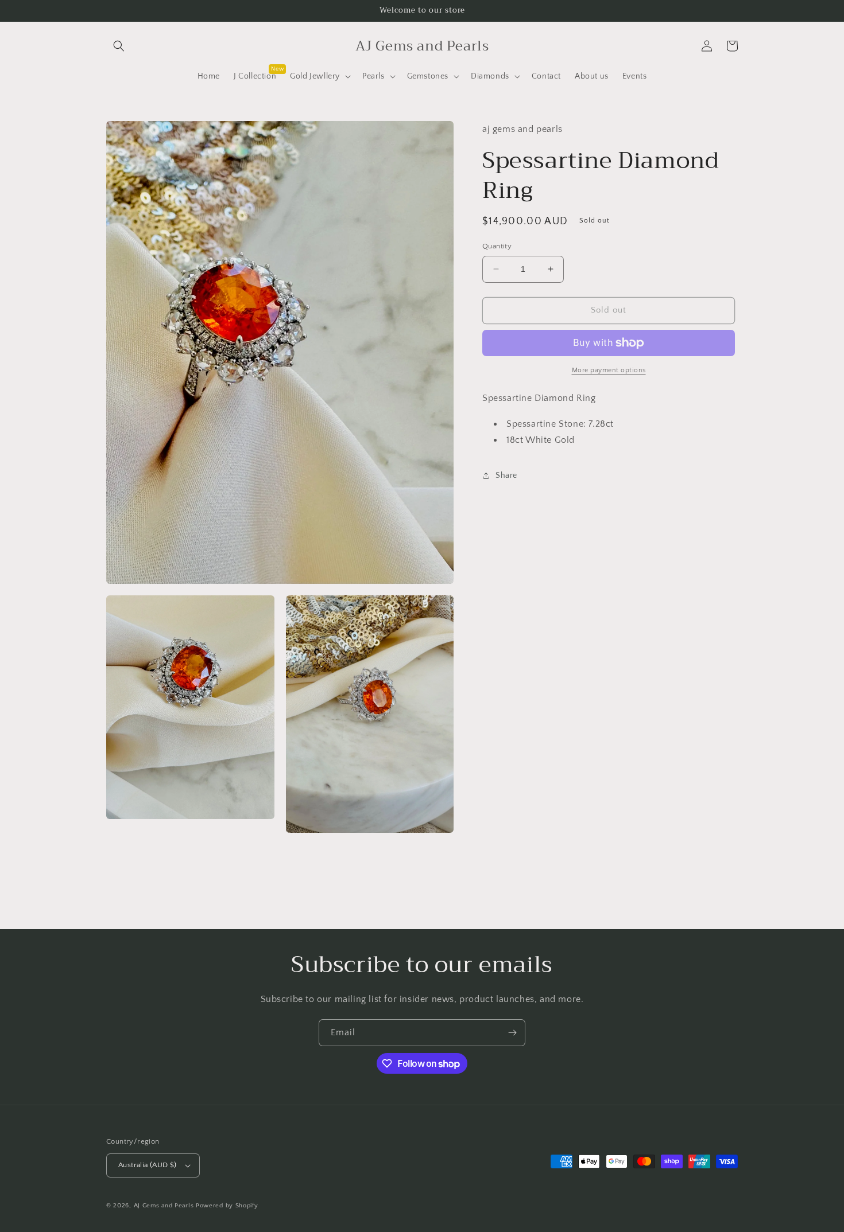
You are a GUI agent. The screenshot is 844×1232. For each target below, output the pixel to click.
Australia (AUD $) (147, 1165)
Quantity (497, 246)
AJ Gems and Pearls (164, 1205)
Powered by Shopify (227, 1205)
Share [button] (506, 475)
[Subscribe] (512, 1032)
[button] (118, 46)
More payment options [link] (609, 370)
